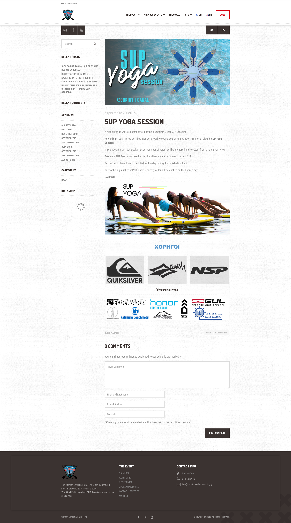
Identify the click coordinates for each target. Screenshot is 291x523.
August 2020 (68, 125)
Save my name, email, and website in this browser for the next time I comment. (150, 422)
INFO (186, 14)
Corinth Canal (188, 473)
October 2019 (68, 138)
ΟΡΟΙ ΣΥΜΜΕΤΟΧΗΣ (129, 486)
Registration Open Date (74, 74)
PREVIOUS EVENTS (153, 14)
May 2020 (66, 129)
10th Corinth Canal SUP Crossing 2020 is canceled (79, 68)
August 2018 (68, 159)
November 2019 (69, 133)
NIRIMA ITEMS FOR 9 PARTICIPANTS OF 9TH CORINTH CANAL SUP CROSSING (79, 89)
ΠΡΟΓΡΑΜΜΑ (125, 482)
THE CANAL (174, 14)
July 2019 (66, 146)
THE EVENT (131, 14)
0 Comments (221, 332)
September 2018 (70, 155)
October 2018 (68, 151)
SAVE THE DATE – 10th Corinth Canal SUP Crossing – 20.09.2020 (79, 79)
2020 (222, 14)
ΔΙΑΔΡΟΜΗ (124, 473)
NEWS (208, 332)
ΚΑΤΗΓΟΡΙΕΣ (125, 477)
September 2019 (70, 142)
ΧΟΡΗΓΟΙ (123, 495)
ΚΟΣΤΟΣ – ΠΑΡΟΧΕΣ (129, 491)
